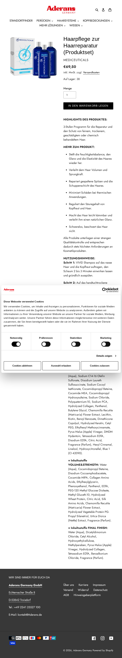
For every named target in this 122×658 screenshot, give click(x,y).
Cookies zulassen (99, 365)
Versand (68, 590)
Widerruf (83, 590)
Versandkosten (91, 72)
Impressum (99, 585)
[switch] (46, 344)
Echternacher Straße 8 (22, 592)
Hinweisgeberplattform (87, 595)
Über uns (68, 585)
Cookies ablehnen (22, 365)
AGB (66, 595)
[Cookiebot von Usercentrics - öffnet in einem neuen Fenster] (104, 290)
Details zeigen (104, 355)
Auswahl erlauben (61, 365)
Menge (67, 88)
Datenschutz (100, 590)
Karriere (83, 585)
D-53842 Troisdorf (20, 600)
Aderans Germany (82, 650)
